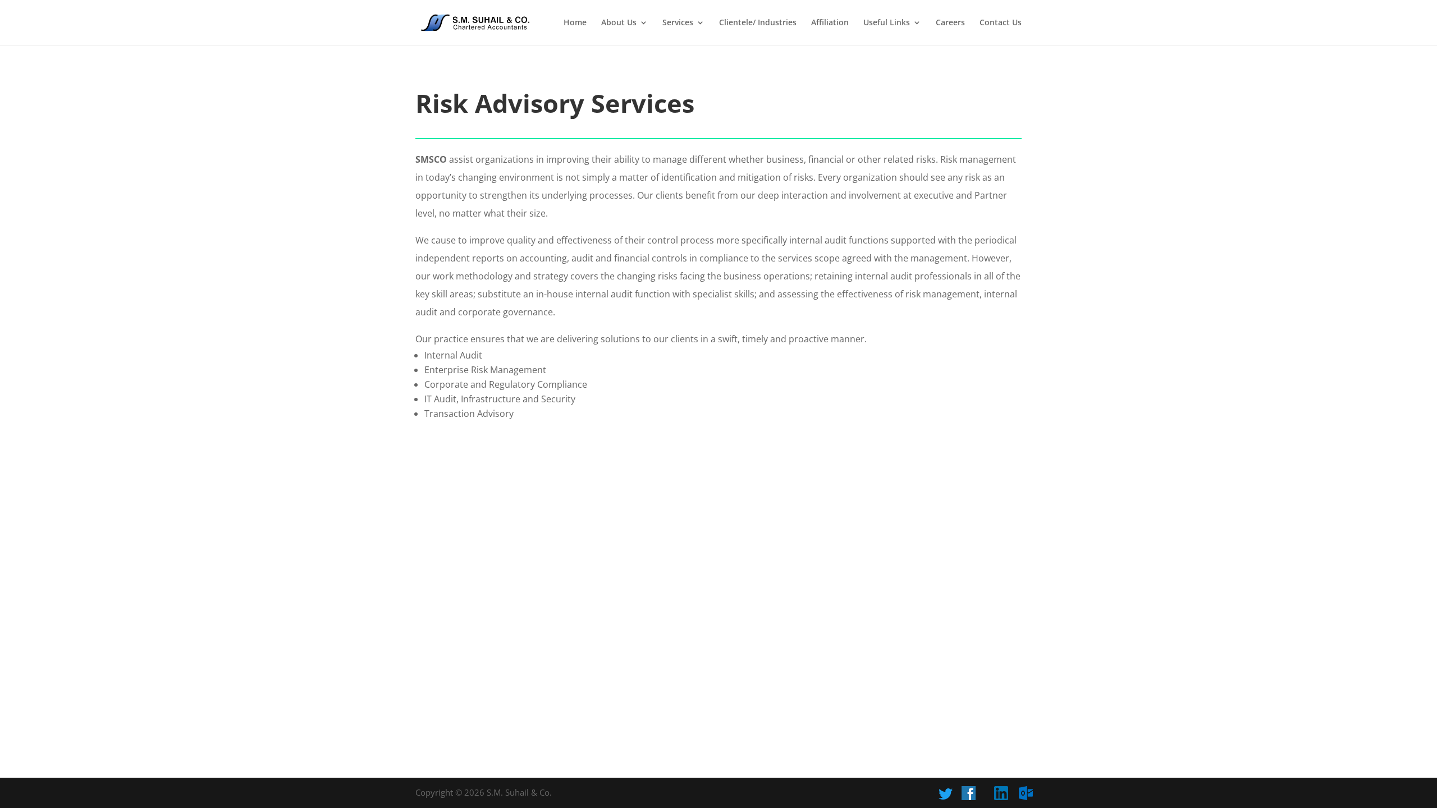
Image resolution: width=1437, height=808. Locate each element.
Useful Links (886, 23)
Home (575, 23)
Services (677, 23)
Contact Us (1001, 23)
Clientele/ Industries (758, 23)
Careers (950, 23)
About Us (619, 23)
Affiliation (830, 23)
